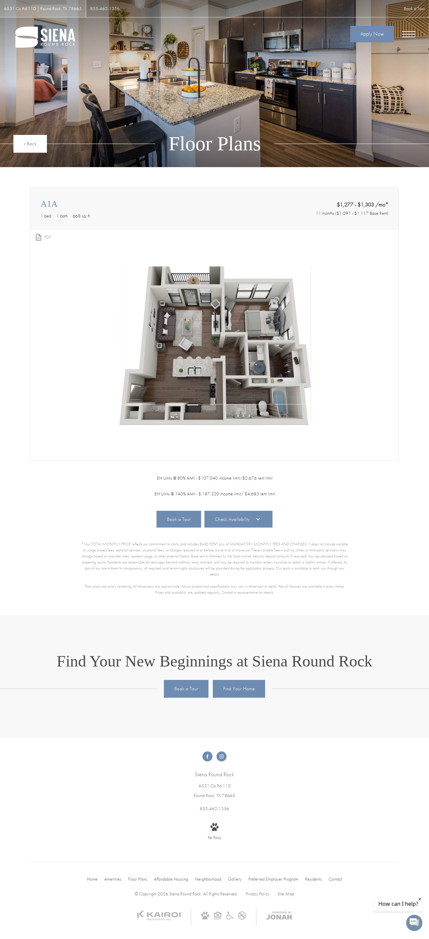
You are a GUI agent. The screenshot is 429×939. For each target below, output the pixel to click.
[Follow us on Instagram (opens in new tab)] (222, 756)
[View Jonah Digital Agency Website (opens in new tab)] (279, 916)
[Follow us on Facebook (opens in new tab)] (207, 756)
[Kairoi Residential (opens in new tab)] (159, 919)
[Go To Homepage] (45, 37)
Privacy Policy (257, 894)
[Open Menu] (409, 34)
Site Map (286, 894)
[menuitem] (92, 879)
